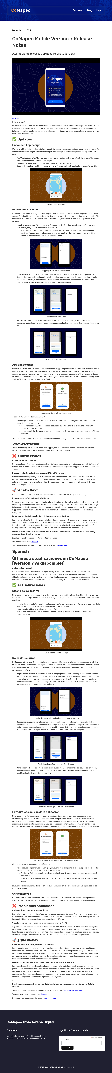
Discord (35, 542)
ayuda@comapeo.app (73, 990)
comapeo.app (61, 545)
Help (98, 10)
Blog (89, 10)
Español (15, 118)
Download (78, 10)
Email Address (67, 1040)
